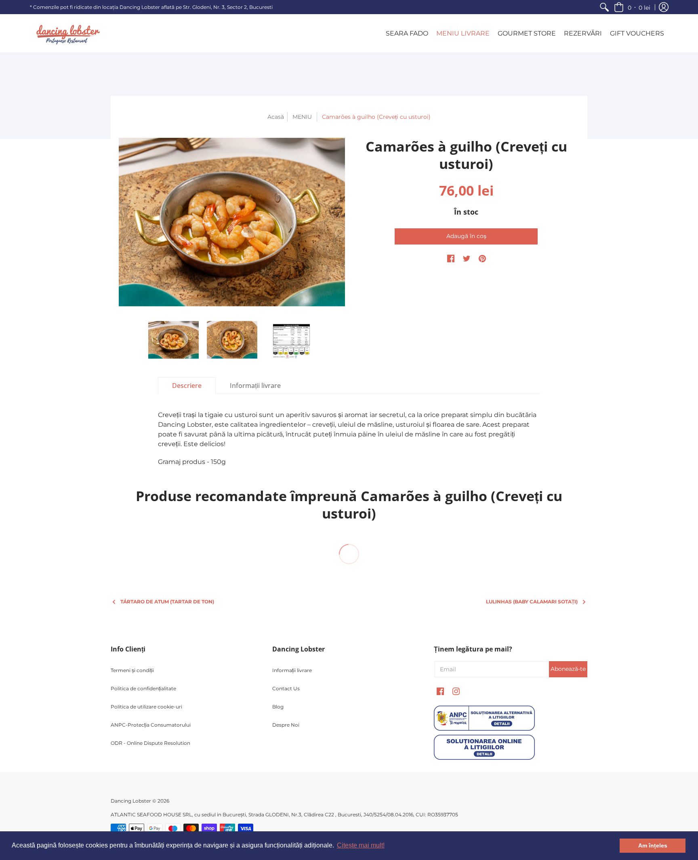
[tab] (187, 385)
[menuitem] (604, 7)
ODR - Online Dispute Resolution (150, 743)
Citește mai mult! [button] (361, 845)
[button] (632, 7)
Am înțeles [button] (652, 845)
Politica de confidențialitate (143, 688)
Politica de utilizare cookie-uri (146, 707)
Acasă (275, 116)
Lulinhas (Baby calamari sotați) (532, 602)
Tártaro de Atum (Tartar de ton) (167, 602)
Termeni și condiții (132, 670)
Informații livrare (292, 670)
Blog (278, 707)
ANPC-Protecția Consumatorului (151, 725)
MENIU (302, 116)
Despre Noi (285, 725)
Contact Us (286, 688)
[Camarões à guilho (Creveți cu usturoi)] (232, 222)
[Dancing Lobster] (66, 33)
